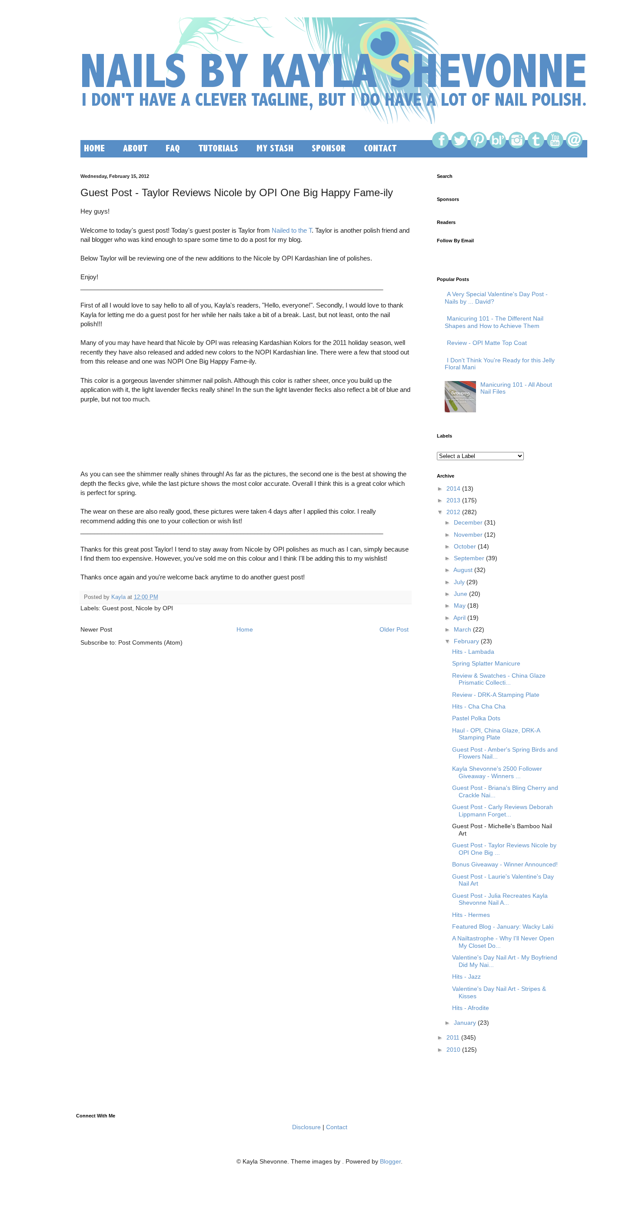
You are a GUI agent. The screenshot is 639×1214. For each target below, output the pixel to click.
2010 (453, 1049)
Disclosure (306, 1127)
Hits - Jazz (466, 976)
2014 (453, 488)
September (469, 558)
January (465, 1022)
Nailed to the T (292, 230)
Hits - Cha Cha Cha (479, 706)
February (466, 641)
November (468, 534)
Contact (336, 1127)
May (460, 605)
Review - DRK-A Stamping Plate (495, 694)
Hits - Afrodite (470, 1007)
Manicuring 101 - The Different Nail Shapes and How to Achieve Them (494, 322)
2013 (453, 500)
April (459, 617)
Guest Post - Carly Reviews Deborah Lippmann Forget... (502, 810)
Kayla (118, 597)
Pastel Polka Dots (476, 718)
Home (244, 629)
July (459, 582)
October (465, 546)
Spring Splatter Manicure (486, 663)
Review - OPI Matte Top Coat (487, 342)
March (462, 629)
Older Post (394, 629)
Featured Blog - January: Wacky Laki (502, 926)
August (463, 569)
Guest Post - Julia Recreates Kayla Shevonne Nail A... (500, 899)
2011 (452, 1037)
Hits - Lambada (473, 651)
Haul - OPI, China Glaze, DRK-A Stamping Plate (496, 734)
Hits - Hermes (471, 914)
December (468, 522)
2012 (453, 511)
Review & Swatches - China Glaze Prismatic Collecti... (499, 679)
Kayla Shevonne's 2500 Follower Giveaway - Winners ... (497, 772)
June (460, 593)
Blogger (390, 1161)
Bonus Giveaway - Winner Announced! (505, 864)
